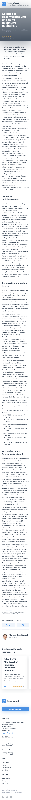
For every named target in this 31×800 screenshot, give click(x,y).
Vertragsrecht (6, 11)
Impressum (18, 793)
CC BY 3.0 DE (8, 610)
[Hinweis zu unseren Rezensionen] (13, 38)
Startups (5, 783)
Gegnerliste (6, 762)
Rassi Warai (13, 701)
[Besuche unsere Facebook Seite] (3, 797)
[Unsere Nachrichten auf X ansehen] (7, 797)
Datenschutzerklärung (9, 790)
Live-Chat (5, 770)
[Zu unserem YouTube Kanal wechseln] (11, 797)
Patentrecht (6, 778)
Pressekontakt (6, 767)
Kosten (4, 765)
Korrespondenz (7, 793)
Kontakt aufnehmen (15, 709)
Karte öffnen (6, 733)
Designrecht (6, 781)
